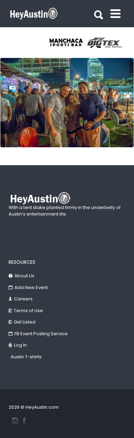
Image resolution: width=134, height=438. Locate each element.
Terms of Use (28, 310)
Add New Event (31, 287)
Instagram (15, 420)
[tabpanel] (67, 43)
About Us (24, 275)
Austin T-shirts (26, 357)
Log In (20, 345)
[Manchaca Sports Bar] (67, 43)
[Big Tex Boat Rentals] (106, 43)
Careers (23, 299)
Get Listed (24, 322)
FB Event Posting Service (41, 333)
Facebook (24, 420)
